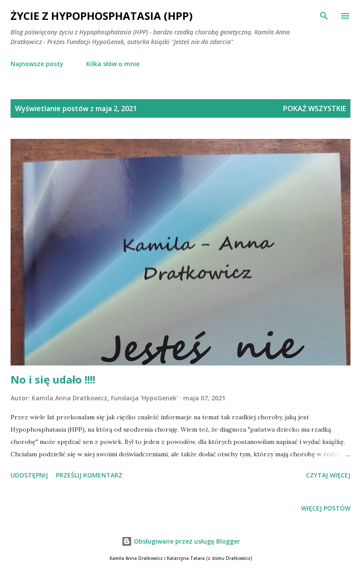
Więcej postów (325, 508)
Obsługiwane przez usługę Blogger (186, 541)
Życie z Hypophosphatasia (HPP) (102, 15)
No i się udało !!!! (53, 379)
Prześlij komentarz (89, 475)
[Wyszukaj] (324, 16)
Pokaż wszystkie (314, 108)
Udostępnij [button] (29, 475)
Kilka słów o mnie (113, 64)
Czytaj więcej (328, 475)
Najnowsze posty (37, 64)
